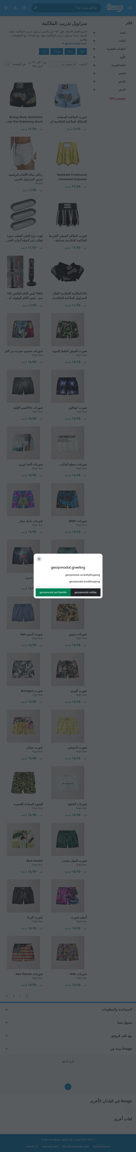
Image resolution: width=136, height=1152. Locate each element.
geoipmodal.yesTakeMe (53, 592)
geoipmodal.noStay (86, 592)
